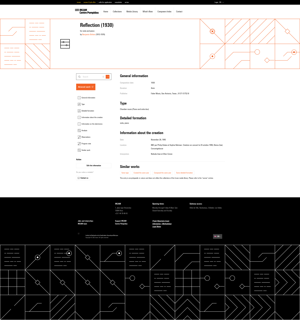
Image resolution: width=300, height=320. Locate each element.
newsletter (118, 2)
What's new (148, 11)
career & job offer (90, 2)
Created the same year (141, 173)
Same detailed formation (184, 173)
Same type (125, 173)
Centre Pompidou (121, 224)
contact (179, 11)
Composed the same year (162, 173)
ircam (79, 2)
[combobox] (93, 76)
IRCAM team (82, 224)
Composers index (164, 11)
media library (132, 11)
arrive (127, 2)
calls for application (105, 2)
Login (216, 2)
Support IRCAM (120, 221)
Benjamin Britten (88, 34)
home (105, 11)
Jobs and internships (85, 221)
